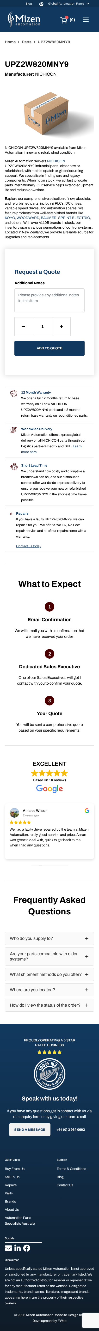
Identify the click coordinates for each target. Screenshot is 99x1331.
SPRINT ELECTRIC (74, 218)
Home (10, 42)
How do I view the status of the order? (45, 1005)
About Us (12, 1209)
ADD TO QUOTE (49, 348)
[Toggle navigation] (85, 19)
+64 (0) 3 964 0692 (70, 1129)
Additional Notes (29, 283)
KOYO (10, 218)
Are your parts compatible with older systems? (44, 956)
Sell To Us (12, 1177)
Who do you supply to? (31, 938)
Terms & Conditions (71, 1169)
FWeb (62, 1321)
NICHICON (56, 161)
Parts (26, 42)
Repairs (11, 1185)
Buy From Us (15, 1169)
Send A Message (29, 1129)
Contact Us (65, 1185)
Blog (28, 3)
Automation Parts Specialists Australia (20, 1220)
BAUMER (48, 218)
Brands (10, 1201)
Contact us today (28, 546)
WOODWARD (28, 218)
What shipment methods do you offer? (46, 974)
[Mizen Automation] (22, 19)
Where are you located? (32, 989)
